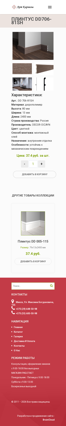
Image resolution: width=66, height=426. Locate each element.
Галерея (18, 336)
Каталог (18, 332)
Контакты (19, 346)
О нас (17, 350)
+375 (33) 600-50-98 (26, 313)
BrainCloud (49, 419)
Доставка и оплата (24, 341)
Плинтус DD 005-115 (33, 241)
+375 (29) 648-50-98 (26, 309)
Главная (18, 327)
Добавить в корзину (34, 174)
